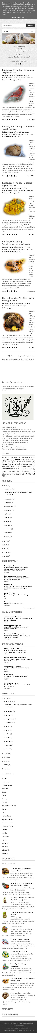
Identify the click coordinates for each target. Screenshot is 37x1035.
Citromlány (8, 602)
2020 (5, 552)
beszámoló (14, 457)
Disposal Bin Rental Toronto (25, 1030)
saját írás (15, 471)
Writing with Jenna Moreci (13, 649)
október (8, 503)
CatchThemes (16, 1028)
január (7, 536)
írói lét (16, 306)
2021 (5, 548)
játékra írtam (26, 464)
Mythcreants (8, 674)
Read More (31, 119)
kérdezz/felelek (13, 78)
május (7, 521)
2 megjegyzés (8, 308)
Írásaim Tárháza (9, 593)
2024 (5, 541)
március (8, 529)
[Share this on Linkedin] (17, 119)
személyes (22, 78)
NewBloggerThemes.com (10, 1030)
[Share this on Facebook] (7, 119)
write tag (30, 78)
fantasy (32, 460)
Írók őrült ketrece (8, 391)
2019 (5, 556)
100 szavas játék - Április (18, 951)
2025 (5, 486)
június (7, 517)
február (8, 532)
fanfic (25, 459)
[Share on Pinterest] (14, 119)
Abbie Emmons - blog (11, 683)
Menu (6, 31)
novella (29, 469)
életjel (12, 306)
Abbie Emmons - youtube (12, 666)
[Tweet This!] (9, 119)
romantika (5, 471)
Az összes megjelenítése (29, 607)
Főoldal (10, 356)
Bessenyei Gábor (10, 566)
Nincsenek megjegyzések (12, 80)
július (7, 514)
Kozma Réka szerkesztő (12, 625)
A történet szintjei (16, 927)
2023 (5, 545)
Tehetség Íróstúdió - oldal (12, 617)
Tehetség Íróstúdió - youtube (14, 634)
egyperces (6, 460)
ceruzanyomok (27, 457)
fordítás (7, 462)
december (8, 489)
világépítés (19, 474)
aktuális (6, 306)
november (8, 499)
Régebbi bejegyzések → (26, 356)
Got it (24, 17)
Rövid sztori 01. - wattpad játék (20, 993)
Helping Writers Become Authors (15, 657)
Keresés (30, 25)
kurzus (22, 469)
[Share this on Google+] (12, 119)
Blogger (22, 1025)
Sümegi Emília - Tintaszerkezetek (23, 1023)
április (7, 525)
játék (5, 78)
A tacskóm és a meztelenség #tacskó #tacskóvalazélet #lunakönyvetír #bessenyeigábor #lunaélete (16, 569)
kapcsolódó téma (8, 466)
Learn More (16, 17)
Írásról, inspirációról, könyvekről (15, 576)
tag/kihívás (9, 474)
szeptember (9, 506)
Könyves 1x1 (8, 584)
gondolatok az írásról (22, 462)
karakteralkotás (26, 466)
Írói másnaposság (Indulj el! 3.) (14, 603)
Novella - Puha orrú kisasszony (20, 939)
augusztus (8, 510)
